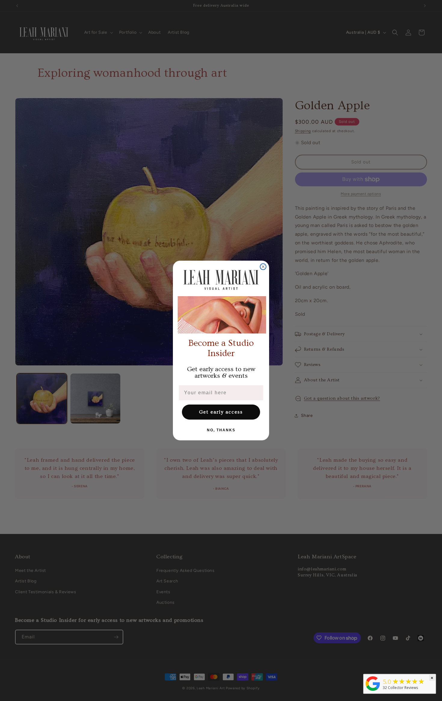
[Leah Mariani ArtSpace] (373, 690)
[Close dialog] (263, 267)
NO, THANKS (221, 430)
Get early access (221, 412)
